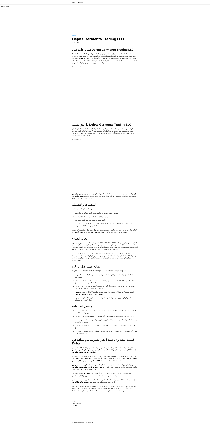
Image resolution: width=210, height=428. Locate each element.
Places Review (77, 2)
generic (74, 36)
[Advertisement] (105, 19)
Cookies (75, 401)
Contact (75, 405)
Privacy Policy (77, 403)
